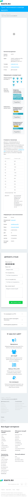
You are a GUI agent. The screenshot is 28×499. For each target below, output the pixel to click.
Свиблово (17, 439)
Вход (16, 456)
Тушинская (17, 436)
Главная (3, 489)
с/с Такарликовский (4, 447)
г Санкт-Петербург (4, 459)
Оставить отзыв (16, 302)
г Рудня (2, 443)
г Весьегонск (3, 448)
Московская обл (4, 460)
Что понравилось (9, 272)
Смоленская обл (4, 462)
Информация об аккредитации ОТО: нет (17, 109)
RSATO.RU (8, 480)
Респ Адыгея (3, 464)
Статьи (2, 419)
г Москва (2, 457)
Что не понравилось (10, 279)
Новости (2, 403)
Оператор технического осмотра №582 (17, 91)
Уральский (13, 220)
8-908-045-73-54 (14, 64)
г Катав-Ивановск (4, 445)
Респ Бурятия (3, 465)
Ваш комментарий (10, 286)
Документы (3, 420)
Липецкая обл (3, 468)
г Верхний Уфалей (15, 227)
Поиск (13, 489)
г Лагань (2, 437)
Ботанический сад (18, 434)
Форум (17, 489)
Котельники (17, 437)
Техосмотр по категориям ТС (20, 406)
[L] (21, 82)
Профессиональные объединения (5, 412)
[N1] (18, 79)
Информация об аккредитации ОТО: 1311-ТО (17, 124)
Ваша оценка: (8, 262)
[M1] (14, 82)
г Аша (2, 436)
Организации (17, 409)
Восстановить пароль (19, 459)
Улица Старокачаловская (19, 448)
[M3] (14, 79)
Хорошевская (17, 445)
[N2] (21, 79)
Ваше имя (7, 267)
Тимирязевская (18, 442)
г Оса (2, 442)
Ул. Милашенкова (18, 443)
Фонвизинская (17, 440)
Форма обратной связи (19, 461)
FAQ (2, 422)
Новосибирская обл (5, 470)
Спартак (16, 447)
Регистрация (17, 458)
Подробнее (17, 102)
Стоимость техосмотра (19, 403)
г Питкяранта (3, 440)
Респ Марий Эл (4, 471)
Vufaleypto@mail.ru (15, 67)
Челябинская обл (15, 224)
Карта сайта (8, 489)
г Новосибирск (4, 434)
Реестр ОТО (3, 406)
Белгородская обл (4, 467)
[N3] (18, 82)
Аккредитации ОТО (4, 409)
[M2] (14, 85)
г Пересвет (3, 439)
